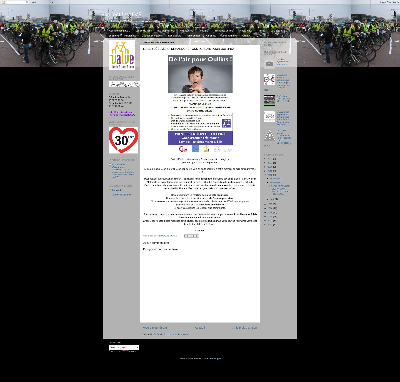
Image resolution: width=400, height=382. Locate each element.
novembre (275, 183)
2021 (270, 163)
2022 (270, 159)
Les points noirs (144, 30)
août (272, 199)
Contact (246, 35)
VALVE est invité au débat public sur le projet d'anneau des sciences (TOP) (277, 82)
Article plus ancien (244, 327)
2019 (270, 171)
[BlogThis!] (188, 236)
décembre (275, 179)
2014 (270, 216)
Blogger (217, 359)
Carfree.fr (117, 190)
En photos (114, 35)
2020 (270, 167)
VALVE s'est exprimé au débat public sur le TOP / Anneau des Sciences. (283, 118)
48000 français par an (238, 201)
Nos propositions (165, 30)
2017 (270, 204)
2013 (270, 220)
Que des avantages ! (152, 35)
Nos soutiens (186, 30)
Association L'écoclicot (118, 165)
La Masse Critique (121, 195)
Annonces (211, 35)
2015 (270, 212)
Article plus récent (155, 327)
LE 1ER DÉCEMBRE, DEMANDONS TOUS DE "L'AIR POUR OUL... (279, 190)
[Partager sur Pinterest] (197, 236)
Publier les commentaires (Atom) (173, 334)
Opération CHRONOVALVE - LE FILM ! (283, 100)
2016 (270, 208)
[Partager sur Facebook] (194, 236)
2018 (270, 175)
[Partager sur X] (191, 236)
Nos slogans (174, 35)
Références (130, 35)
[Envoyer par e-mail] (185, 236)
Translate (131, 351)
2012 (270, 225)
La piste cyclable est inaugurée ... (283, 61)
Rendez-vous (245, 30)
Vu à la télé (276, 30)
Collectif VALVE (122, 14)
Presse (261, 30)
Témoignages (193, 35)
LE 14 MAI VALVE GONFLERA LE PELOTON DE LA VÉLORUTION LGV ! (277, 138)
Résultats (203, 30)
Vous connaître (229, 35)
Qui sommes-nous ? (119, 30)
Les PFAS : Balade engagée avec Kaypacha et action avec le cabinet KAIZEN (123, 173)
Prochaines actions (223, 30)
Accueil (200, 327)
